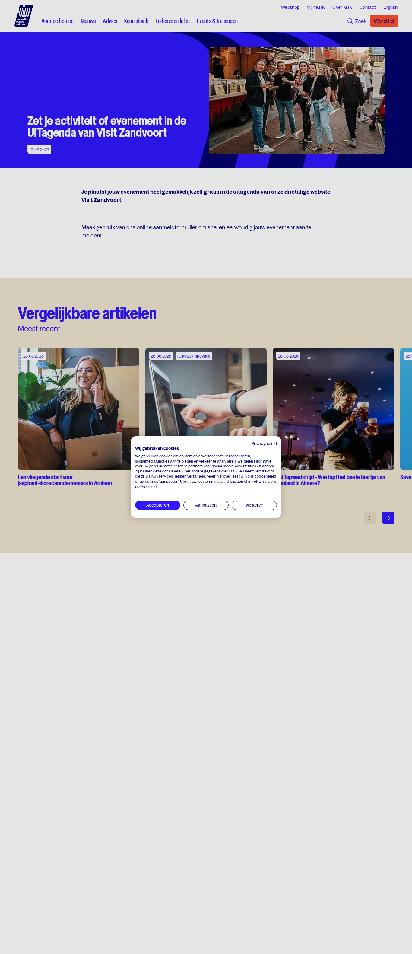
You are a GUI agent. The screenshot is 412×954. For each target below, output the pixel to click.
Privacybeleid (264, 443)
